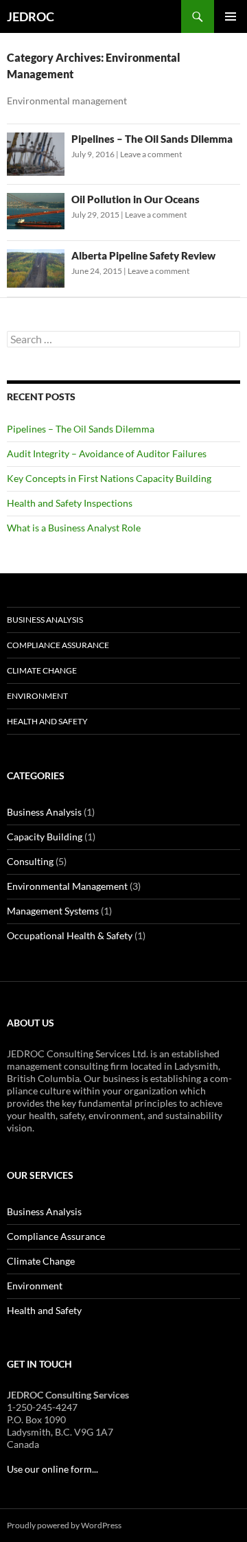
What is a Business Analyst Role (74, 527)
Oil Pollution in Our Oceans (135, 199)
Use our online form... (52, 1469)
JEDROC (30, 16)
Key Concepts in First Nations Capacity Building (109, 478)
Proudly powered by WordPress (64, 1525)
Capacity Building (44, 836)
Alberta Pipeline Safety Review (143, 255)
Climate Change (42, 670)
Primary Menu (230, 16)
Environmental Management (67, 886)
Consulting (30, 861)
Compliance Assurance (58, 645)
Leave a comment (151, 154)
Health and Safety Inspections (69, 503)
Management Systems (53, 911)
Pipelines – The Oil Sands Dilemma (152, 139)
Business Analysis (45, 619)
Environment (37, 696)
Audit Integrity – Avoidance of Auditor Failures (107, 453)
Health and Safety (47, 721)
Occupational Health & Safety (69, 935)
